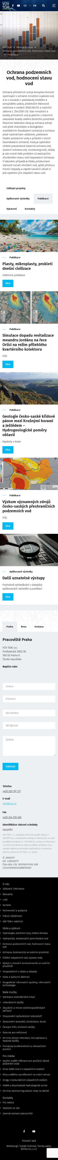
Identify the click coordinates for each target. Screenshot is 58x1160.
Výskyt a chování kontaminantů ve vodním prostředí (26, 964)
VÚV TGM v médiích (13, 921)
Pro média (8, 1102)
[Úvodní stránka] (6, 5)
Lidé (5, 899)
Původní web (29, 1140)
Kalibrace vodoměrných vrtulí (19, 996)
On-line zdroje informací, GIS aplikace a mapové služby (25, 1039)
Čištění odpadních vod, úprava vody (22, 957)
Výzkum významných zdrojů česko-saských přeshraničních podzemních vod (28, 506)
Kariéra (7, 905)
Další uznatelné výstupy (23, 578)
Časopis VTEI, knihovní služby (19, 1027)
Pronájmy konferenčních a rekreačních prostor (24, 1048)
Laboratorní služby (13, 1002)
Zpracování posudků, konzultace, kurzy (24, 1021)
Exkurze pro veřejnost (15, 1032)
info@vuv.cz (9, 803)
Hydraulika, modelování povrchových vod (25, 938)
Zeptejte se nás (11, 1108)
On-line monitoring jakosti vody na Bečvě (26, 1090)
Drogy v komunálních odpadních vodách (25, 1080)
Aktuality (8, 894)
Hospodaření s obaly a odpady (20, 971)
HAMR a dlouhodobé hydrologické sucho (25, 1085)
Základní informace (13, 888)
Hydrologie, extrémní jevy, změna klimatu (25, 933)
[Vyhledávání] (43, 5)
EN (34, 5)
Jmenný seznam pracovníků (18, 1113)
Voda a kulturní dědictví (16, 976)
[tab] (9, 627)
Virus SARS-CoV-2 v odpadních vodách (23, 1069)
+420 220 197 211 (12, 791)
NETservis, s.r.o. (29, 1149)
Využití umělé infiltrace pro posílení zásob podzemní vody (26, 1062)
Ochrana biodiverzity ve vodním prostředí (26, 952)
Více (7, 283)
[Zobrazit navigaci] (54, 5)
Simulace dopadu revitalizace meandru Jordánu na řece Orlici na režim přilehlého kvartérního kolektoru (28, 342)
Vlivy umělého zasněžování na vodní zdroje (26, 1074)
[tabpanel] (29, 754)
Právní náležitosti (12, 916)
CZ (25, 5)
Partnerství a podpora (15, 910)
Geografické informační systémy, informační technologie (27, 984)
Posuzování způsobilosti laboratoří (22, 1016)
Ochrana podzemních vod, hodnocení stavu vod (27, 945)
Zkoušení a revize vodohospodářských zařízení (24, 1009)
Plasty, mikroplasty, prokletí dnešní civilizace (27, 266)
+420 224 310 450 (12, 817)
